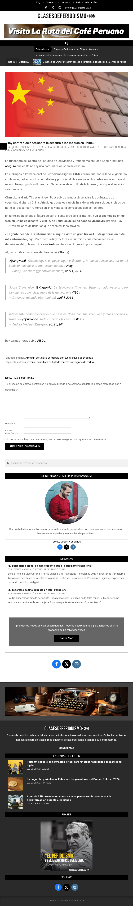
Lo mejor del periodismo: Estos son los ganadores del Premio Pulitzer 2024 (73, 779)
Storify (63, 252)
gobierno (19, 150)
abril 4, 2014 (73, 271)
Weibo (52, 244)
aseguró (10, 166)
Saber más (66, 638)
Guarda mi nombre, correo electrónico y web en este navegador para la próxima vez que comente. (58, 439)
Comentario (11, 390)
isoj (28, 150)
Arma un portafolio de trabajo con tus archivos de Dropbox (59, 357)
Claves (91, 147)
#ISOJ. (41, 340)
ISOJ (75, 174)
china (8, 150)
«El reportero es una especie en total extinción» (37, 589)
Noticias (46, 782)
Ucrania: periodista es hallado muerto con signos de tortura (61, 362)
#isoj (69, 266)
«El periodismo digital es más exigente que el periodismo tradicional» (50, 565)
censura (120, 147)
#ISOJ (76, 292)
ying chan (38, 150)
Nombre (10, 423)
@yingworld (18, 261)
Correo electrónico (11, 432)
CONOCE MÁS (66, 748)
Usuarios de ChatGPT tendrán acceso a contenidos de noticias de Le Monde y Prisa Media (76, 62)
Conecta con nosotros (66, 541)
